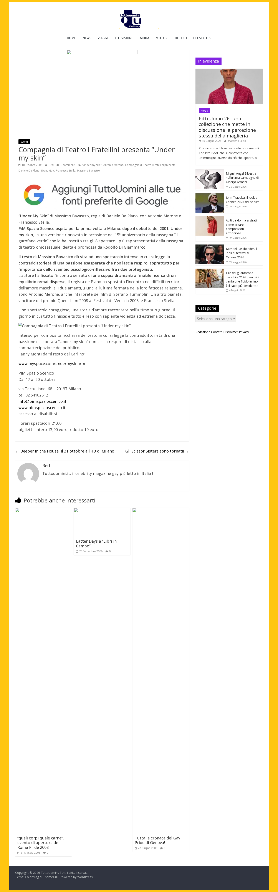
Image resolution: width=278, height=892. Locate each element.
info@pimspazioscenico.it (42, 401)
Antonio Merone (113, 165)
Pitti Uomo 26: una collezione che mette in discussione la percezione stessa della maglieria (227, 127)
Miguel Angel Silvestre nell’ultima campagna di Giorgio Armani (242, 177)
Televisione (123, 38)
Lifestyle (200, 38)
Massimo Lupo (237, 141)
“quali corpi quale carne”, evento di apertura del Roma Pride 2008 (40, 842)
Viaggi (103, 38)
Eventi (24, 142)
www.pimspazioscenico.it (42, 407)
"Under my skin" (92, 165)
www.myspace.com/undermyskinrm (51, 363)
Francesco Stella (65, 170)
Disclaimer (230, 332)
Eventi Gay (47, 170)
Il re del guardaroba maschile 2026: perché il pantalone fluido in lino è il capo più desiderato (242, 279)
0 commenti (67, 165)
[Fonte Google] (102, 195)
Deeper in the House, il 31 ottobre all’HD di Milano (64, 451)
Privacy (244, 332)
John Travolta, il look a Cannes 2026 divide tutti (243, 199)
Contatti (216, 332)
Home (71, 38)
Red (51, 165)
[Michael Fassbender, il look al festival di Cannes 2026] (209, 247)
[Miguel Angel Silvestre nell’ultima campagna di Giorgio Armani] (209, 171)
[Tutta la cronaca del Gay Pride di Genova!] (160, 510)
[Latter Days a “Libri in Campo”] (102, 510)
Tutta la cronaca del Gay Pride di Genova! (157, 840)
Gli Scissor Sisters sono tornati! (157, 451)
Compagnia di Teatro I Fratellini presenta (150, 165)
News (87, 38)
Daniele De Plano (29, 170)
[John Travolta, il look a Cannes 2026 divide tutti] (209, 195)
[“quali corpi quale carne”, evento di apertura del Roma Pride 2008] (37, 510)
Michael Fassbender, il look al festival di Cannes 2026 (241, 253)
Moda (144, 38)
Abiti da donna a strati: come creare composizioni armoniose (241, 226)
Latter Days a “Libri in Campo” (96, 543)
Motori (162, 38)
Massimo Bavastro (88, 170)
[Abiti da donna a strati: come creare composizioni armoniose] (209, 218)
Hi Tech (181, 38)
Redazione (202, 332)
